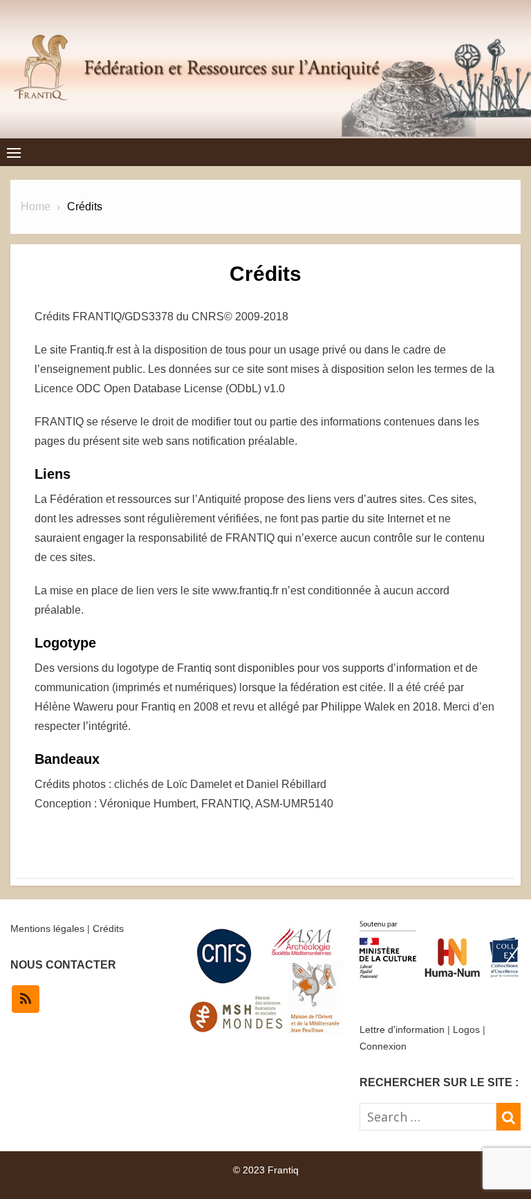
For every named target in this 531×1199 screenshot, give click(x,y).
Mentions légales (47, 928)
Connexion (383, 1046)
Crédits (108, 928)
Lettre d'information (402, 1029)
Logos (466, 1029)
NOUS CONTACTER (63, 965)
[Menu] (14, 152)
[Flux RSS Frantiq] (25, 999)
